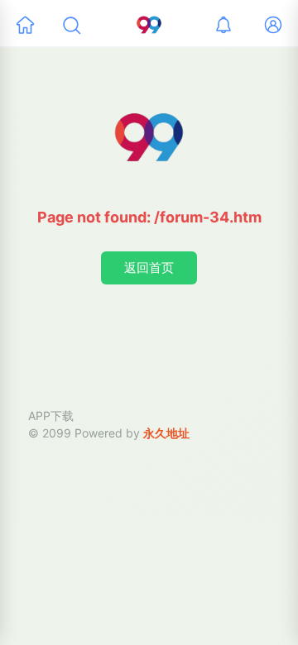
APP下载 (51, 415)
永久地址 (166, 433)
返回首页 (149, 267)
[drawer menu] (25, 25)
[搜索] (71, 25)
